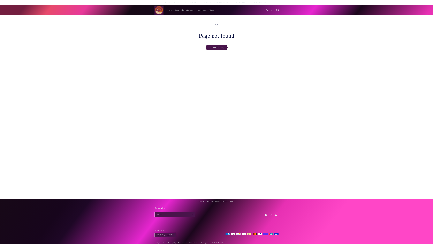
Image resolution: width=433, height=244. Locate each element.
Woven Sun (162, 243)
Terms (232, 201)
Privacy (225, 201)
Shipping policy (205, 243)
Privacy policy (182, 243)
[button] (267, 10)
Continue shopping (216, 47)
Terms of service (193, 243)
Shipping (210, 201)
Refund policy (172, 243)
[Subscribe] (192, 214)
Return (217, 201)
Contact (202, 201)
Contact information (218, 243)
